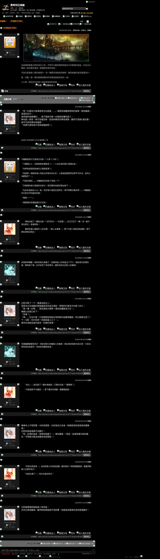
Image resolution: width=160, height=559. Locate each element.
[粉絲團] (19, 556)
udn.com (92, 553)
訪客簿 (76, 16)
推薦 (89, 30)
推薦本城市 (22, 10)
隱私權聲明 (47, 554)
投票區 (38, 16)
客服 (53, 554)
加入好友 (12, 55)
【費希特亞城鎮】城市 (27, 13)
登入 (126, 557)
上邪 (15, 8)
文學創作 (12, 13)
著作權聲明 (38, 554)
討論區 (20, 16)
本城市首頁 (9, 16)
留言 (6, 55)
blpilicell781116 (9, 50)
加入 (130, 557)
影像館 (47, 16)
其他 (17, 13)
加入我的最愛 (31, 10)
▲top (93, 550)
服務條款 (30, 554)
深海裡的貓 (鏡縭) (10, 127)
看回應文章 (53, 24)
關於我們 (15, 554)
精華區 (29, 16)
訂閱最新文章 (40, 10)
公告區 (67, 16)
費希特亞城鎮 (17, 5)
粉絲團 (22, 557)
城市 (7, 13)
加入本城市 (13, 10)
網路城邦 (91, 2)
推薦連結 (57, 16)
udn (3, 13)
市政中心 (87, 16)
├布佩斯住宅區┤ (15, 21)
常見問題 (22, 554)
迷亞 (9, 237)
